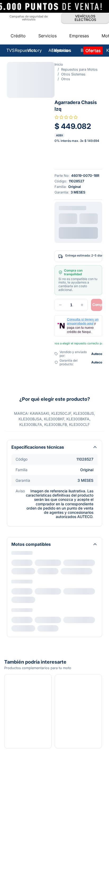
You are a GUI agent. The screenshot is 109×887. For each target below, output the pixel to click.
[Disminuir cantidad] (12, 270)
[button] (54, 41)
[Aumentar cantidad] (34, 270)
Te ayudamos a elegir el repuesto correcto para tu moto (57, 300)
